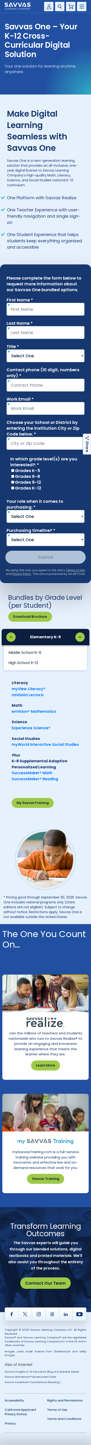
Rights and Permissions (64, 1400)
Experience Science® (31, 728)
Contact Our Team (45, 1283)
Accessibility (14, 1400)
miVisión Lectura (27, 695)
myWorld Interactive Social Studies (45, 744)
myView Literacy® (29, 689)
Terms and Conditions (64, 1419)
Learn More (45, 1065)
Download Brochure (30, 616)
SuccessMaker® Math (32, 773)
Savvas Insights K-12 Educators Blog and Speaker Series (42, 1372)
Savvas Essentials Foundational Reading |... (33, 1382)
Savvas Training (45, 1178)
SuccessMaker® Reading (35, 779)
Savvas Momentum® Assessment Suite (30, 1377)
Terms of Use (57, 1410)
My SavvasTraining (33, 802)
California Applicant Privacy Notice (20, 1412)
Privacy (10, 1423)
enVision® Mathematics (34, 711)
